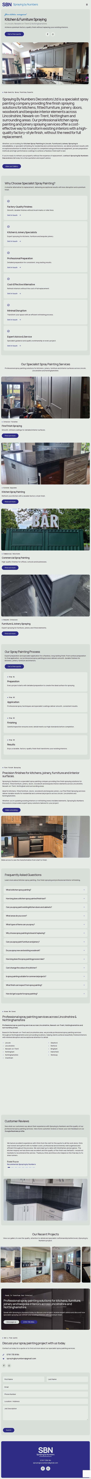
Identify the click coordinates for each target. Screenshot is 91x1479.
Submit (8, 1440)
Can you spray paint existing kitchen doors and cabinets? (29, 907)
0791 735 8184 (13, 1364)
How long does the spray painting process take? (25, 959)
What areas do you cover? (16, 915)
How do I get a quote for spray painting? (22, 993)
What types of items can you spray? (20, 924)
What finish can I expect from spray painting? (24, 985)
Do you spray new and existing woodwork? (23, 950)
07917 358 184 (45, 1470)
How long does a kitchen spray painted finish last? (26, 898)
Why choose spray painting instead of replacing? (25, 933)
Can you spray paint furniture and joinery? (23, 941)
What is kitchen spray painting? (18, 889)
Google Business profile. (15, 1131)
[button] (14, 34)
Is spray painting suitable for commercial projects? (26, 976)
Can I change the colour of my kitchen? (21, 967)
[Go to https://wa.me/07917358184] (53, 34)
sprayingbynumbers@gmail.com (21, 1368)
